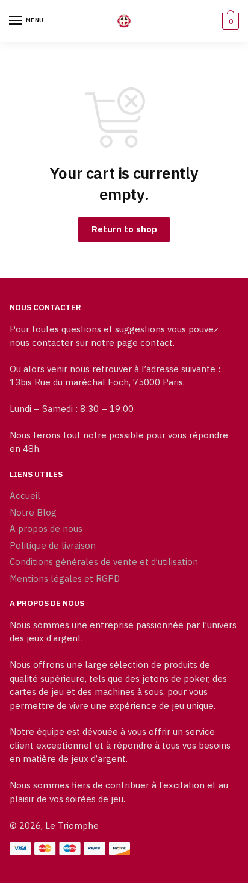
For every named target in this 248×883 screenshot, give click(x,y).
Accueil (25, 495)
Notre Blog (33, 512)
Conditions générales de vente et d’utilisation (104, 561)
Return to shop (124, 229)
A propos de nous (46, 528)
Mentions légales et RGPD (65, 578)
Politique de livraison (53, 545)
